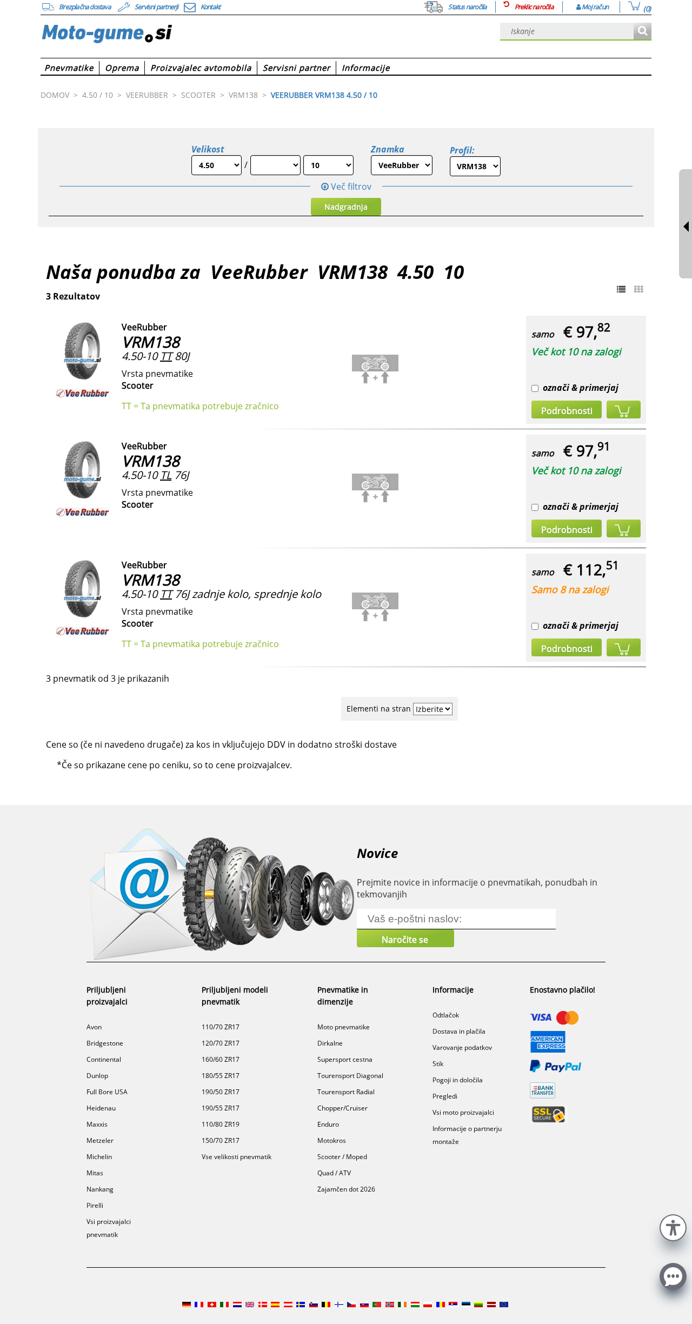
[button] (673, 1226)
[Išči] (642, 32)
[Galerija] (638, 289)
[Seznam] (621, 289)
